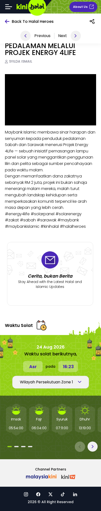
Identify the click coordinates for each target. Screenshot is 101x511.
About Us (80, 7)
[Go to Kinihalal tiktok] (62, 494)
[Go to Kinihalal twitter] (50, 494)
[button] (9, 446)
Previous (42, 36)
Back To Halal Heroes (33, 21)
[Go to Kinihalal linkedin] (75, 494)
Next (62, 36)
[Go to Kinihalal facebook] (38, 494)
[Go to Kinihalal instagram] (26, 494)
